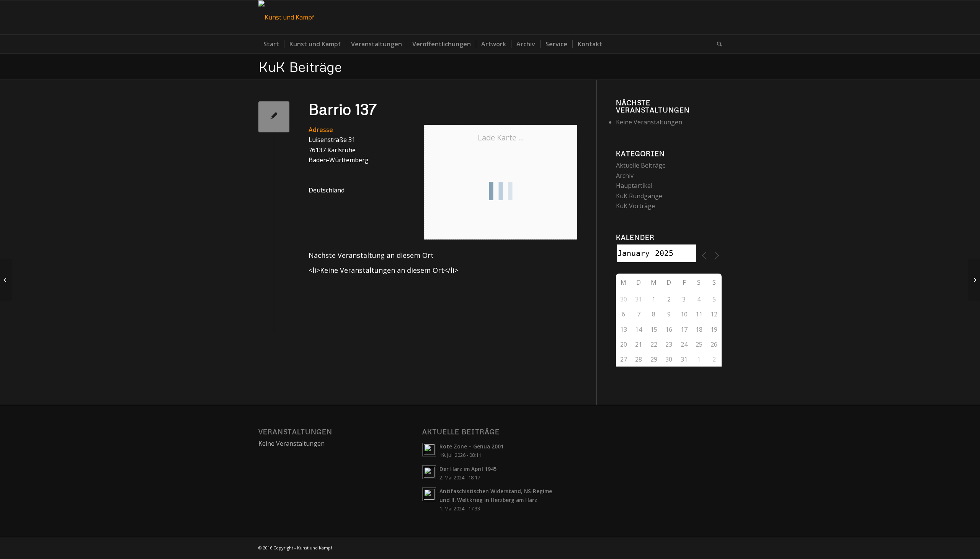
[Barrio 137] (273, 116)
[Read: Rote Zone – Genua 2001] (429, 449)
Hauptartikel (634, 185)
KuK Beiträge (300, 66)
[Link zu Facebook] (716, 17)
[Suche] (717, 44)
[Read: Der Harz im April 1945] (429, 472)
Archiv (625, 175)
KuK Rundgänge (639, 196)
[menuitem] (271, 44)
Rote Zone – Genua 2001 (471, 446)
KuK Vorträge (635, 206)
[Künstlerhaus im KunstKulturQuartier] (6, 280)
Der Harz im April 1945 (468, 469)
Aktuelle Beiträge (641, 165)
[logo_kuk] (286, 17)
